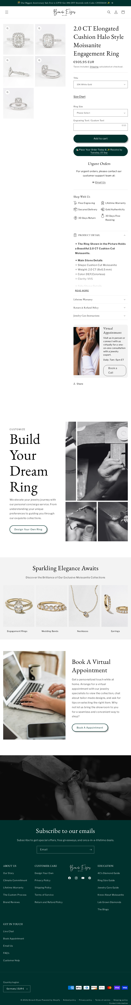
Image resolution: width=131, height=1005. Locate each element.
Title (75, 78)
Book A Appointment (90, 727)
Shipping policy (120, 1000)
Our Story (8, 873)
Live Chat (8, 931)
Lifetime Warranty (13, 887)
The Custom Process (15, 894)
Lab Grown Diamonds (109, 902)
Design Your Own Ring (28, 529)
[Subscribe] (90, 849)
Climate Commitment (15, 880)
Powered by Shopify (51, 1000)
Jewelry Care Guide (108, 887)
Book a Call (112, 370)
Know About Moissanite (111, 894)
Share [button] (80, 383)
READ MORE (82, 291)
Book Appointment (13, 938)
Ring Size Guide (106, 880)
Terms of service (102, 1000)
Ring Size (78, 106)
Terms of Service (44, 894)
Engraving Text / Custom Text (88, 120)
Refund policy (69, 1000)
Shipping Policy (43, 887)
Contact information (118, 1003)
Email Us (8, 945)
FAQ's (6, 953)
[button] (6, 12)
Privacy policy (85, 1000)
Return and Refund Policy (48, 902)
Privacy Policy (42, 880)
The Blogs (103, 909)
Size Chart (79, 96)
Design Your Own (44, 873)
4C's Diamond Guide (109, 873)
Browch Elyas (35, 1000)
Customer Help (11, 960)
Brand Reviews (11, 902)
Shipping (94, 66)
